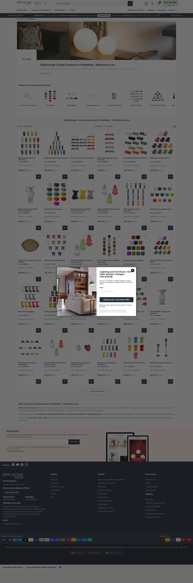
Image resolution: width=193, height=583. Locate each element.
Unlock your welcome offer (116, 300)
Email (101, 287)
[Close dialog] (132, 270)
